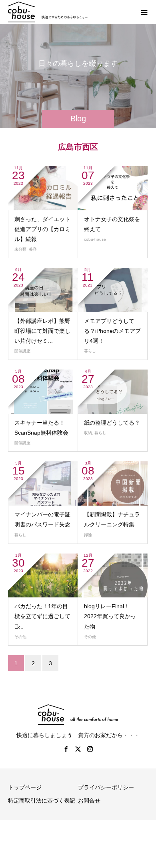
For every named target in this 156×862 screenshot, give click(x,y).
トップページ (25, 787)
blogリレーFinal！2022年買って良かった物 (110, 616)
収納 (88, 433)
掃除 (88, 535)
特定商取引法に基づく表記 (41, 800)
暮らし (90, 351)
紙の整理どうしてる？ (112, 422)
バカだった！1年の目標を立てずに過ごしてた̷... (42, 616)
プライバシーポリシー (106, 787)
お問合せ (89, 800)
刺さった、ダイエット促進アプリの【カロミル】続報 (42, 229)
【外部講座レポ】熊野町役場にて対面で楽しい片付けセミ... (42, 331)
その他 (20, 637)
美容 (33, 249)
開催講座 (22, 351)
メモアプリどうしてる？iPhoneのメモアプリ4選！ (112, 331)
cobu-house (95, 239)
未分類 (20, 249)
